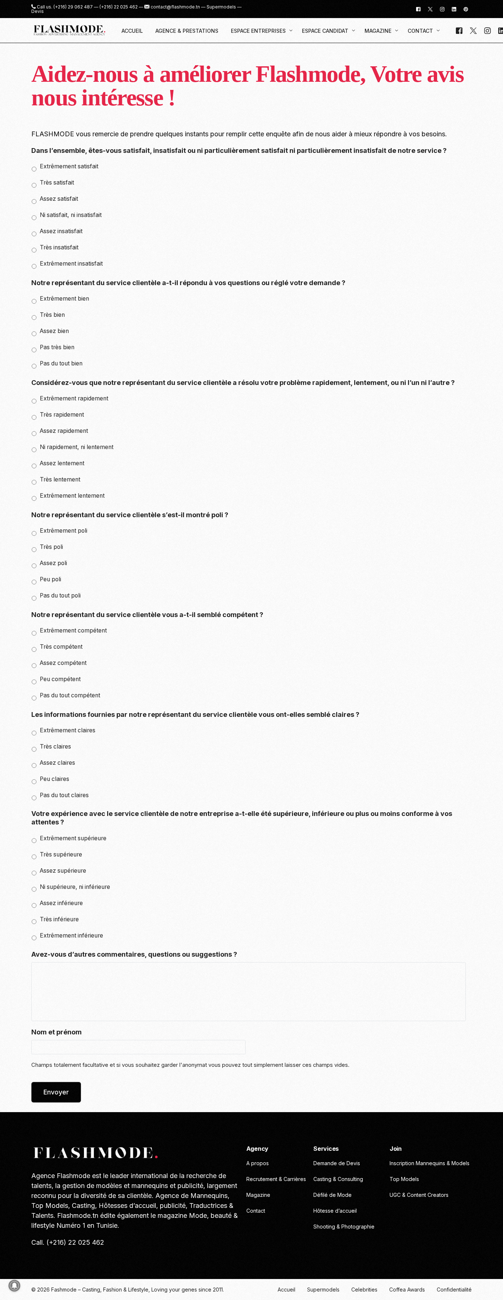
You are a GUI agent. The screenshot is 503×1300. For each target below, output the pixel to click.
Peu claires (54, 778)
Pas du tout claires (64, 795)
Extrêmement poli (63, 530)
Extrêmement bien (64, 298)
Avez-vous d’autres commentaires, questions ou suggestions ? (134, 954)
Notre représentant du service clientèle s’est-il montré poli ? (129, 515)
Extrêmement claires (67, 730)
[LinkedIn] (454, 8)
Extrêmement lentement (72, 495)
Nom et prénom (56, 1032)
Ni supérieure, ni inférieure (75, 886)
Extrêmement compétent (73, 630)
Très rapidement (62, 414)
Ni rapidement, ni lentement (76, 447)
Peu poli (50, 579)
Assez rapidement (64, 430)
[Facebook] (418, 8)
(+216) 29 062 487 (73, 7)
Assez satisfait (59, 198)
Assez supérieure (63, 870)
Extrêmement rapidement (74, 398)
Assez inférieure (61, 903)
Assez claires (57, 762)
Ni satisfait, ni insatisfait (71, 214)
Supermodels (221, 7)
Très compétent (61, 646)
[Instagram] (442, 8)
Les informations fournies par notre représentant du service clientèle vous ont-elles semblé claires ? (195, 714)
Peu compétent (60, 679)
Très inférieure (59, 919)
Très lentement (60, 479)
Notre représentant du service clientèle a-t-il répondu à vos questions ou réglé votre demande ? (188, 283)
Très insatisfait (59, 247)
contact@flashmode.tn (175, 7)
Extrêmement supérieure (73, 838)
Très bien (52, 314)
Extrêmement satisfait (69, 166)
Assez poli (53, 563)
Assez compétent (63, 662)
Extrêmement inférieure (71, 935)
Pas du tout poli (60, 595)
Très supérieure (61, 854)
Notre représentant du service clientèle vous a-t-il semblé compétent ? (147, 615)
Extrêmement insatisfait (71, 263)
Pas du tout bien (61, 363)
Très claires (55, 746)
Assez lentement (62, 463)
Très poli (51, 546)
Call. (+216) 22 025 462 (67, 1242)
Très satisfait (57, 182)
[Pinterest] (466, 8)
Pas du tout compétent (70, 695)
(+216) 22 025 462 (118, 7)
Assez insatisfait (61, 231)
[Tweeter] (430, 8)
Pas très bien (57, 347)
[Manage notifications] (14, 1286)
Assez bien (54, 330)
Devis (37, 11)
